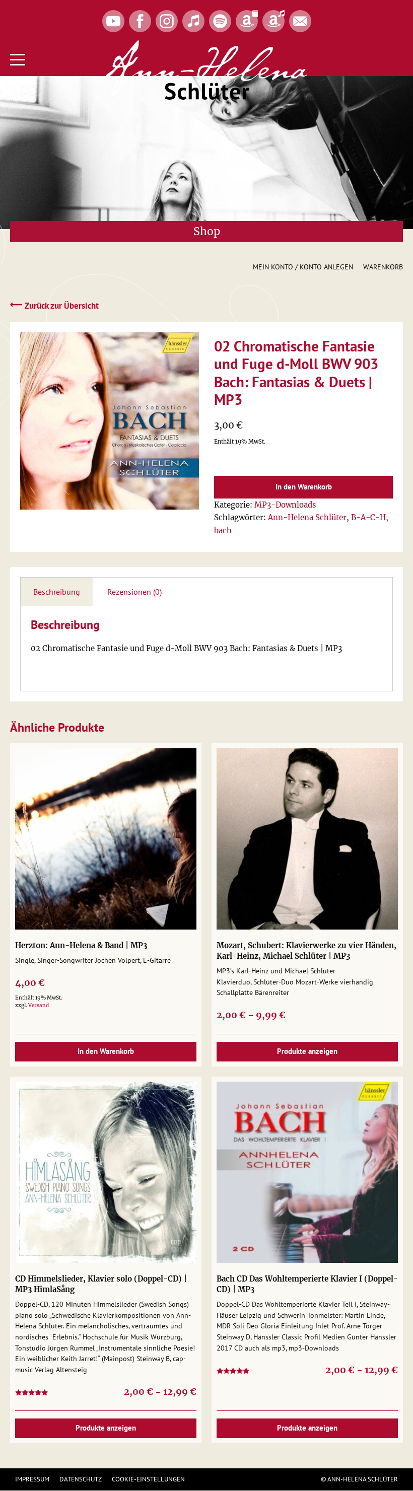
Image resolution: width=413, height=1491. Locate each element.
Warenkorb (383, 266)
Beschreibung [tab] (56, 592)
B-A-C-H (368, 517)
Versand (38, 1005)
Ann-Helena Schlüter (307, 517)
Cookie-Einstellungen (148, 1479)
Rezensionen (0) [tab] (134, 592)
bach (223, 530)
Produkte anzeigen (307, 1051)
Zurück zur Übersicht (54, 305)
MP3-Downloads (285, 505)
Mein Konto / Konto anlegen (303, 266)
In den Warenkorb (304, 486)
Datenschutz (80, 1479)
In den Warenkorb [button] (106, 1051)
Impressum (32, 1479)
